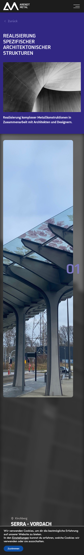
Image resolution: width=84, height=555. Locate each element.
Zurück (13, 21)
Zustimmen (13, 548)
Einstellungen (20, 538)
